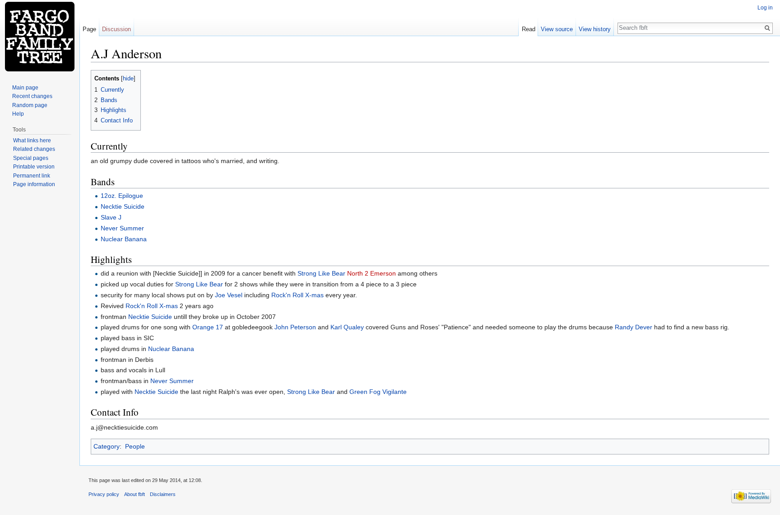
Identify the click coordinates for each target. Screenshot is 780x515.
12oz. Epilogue (122, 195)
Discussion (116, 29)
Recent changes (32, 96)
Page (89, 29)
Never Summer (122, 228)
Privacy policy (103, 494)
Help (18, 114)
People (135, 446)
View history (595, 29)
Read (528, 29)
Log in (765, 8)
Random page (29, 105)
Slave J (111, 217)
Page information (34, 184)
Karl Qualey (347, 327)
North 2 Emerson (371, 273)
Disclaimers (163, 494)
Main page (25, 87)
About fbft (134, 494)
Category (106, 446)
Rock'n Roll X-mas (297, 295)
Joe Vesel (228, 295)
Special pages (30, 158)
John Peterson (295, 327)
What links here (32, 140)
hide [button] (128, 78)
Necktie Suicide (122, 206)
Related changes (34, 149)
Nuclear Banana (124, 239)
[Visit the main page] (40, 36)
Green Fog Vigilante (378, 391)
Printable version (34, 167)
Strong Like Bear (321, 273)
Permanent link (31, 176)
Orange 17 (207, 327)
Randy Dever (633, 327)
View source (557, 29)
